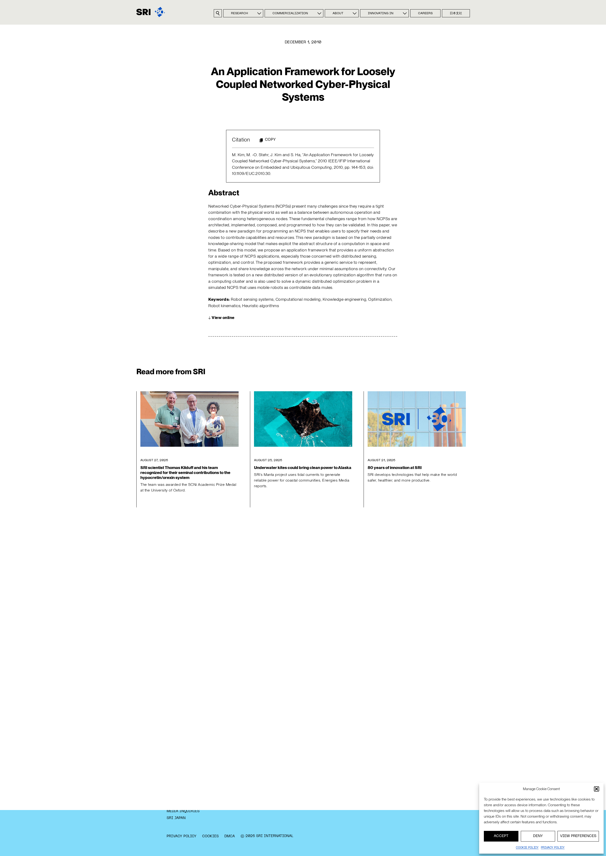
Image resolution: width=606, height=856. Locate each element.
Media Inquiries (183, 811)
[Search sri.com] (218, 13)
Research (239, 13)
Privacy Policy (181, 836)
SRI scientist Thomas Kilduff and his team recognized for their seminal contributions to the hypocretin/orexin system (185, 472)
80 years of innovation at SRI (395, 467)
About (338, 13)
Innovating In (380, 13)
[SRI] (150, 12)
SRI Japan (176, 818)
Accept (501, 836)
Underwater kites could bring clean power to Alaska (302, 467)
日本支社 (456, 13)
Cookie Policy (527, 847)
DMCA (229, 836)
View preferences (578, 836)
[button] (596, 789)
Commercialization (290, 13)
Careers (425, 13)
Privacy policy (553, 847)
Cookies (210, 836)
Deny (538, 836)
